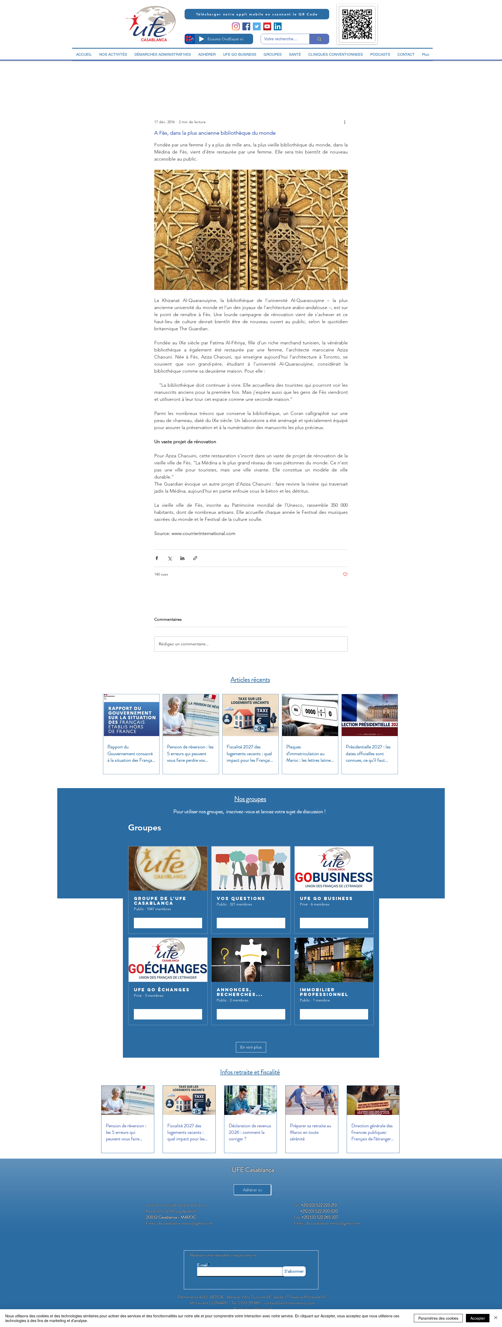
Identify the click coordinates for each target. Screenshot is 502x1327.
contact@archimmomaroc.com (289, 1303)
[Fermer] (496, 1318)
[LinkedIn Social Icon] (278, 26)
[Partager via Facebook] (156, 558)
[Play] (201, 39)
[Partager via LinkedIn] (182, 558)
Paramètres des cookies (438, 1318)
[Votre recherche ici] (319, 39)
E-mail (202, 1265)
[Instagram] (236, 26)
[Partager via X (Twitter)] (169, 558)
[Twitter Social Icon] (257, 26)
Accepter (477, 1318)
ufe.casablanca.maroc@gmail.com (185, 1223)
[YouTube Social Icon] (267, 26)
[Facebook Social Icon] (246, 26)
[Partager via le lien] (195, 558)
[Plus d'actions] (344, 122)
